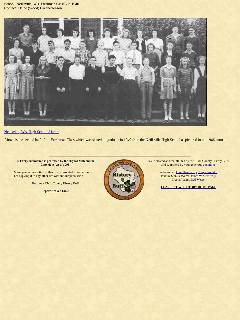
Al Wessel (199, 179)
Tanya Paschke (207, 172)
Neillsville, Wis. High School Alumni (31, 132)
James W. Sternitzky (203, 176)
